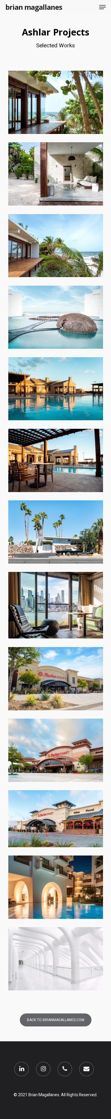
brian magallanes (33, 7)
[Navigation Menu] (102, 7)
